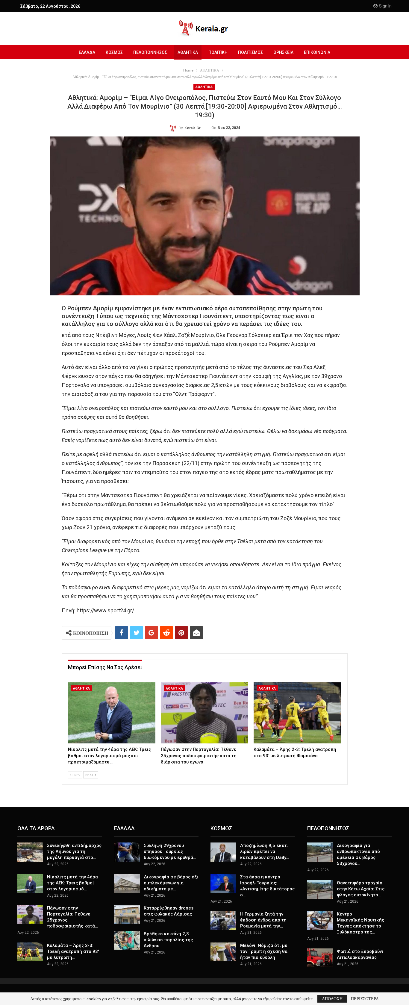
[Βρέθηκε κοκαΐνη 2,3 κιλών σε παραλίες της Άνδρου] (127, 940)
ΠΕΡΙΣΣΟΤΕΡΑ (365, 999)
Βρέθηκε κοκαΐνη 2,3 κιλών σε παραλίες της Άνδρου (168, 939)
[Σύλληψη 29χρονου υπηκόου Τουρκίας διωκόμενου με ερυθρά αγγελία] (127, 852)
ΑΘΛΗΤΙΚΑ (188, 52)
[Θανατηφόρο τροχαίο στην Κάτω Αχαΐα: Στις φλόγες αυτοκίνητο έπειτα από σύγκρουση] (320, 889)
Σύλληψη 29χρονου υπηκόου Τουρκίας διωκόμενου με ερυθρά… (170, 851)
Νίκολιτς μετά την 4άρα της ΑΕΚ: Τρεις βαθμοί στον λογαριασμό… (72, 883)
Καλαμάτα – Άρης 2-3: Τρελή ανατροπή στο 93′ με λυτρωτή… (73, 951)
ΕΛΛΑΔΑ (87, 52)
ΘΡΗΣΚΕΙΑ (283, 52)
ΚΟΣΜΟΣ (114, 52)
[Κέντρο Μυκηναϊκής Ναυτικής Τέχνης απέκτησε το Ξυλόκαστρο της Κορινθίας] (320, 920)
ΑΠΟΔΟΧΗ (332, 998)
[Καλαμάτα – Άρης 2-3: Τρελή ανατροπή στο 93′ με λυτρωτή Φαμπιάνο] (297, 713)
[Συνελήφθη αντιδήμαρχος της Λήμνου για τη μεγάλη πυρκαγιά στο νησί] (30, 852)
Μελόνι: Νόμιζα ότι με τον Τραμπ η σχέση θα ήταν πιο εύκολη (263, 951)
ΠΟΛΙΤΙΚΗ (218, 52)
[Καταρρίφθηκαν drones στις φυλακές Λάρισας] (127, 914)
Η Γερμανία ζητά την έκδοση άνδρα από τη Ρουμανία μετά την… (263, 920)
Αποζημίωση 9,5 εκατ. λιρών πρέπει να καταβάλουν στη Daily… (264, 851)
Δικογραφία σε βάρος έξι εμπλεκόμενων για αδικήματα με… (171, 883)
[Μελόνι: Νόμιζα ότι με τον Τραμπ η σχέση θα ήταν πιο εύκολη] (223, 952)
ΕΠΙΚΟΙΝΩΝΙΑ (317, 52)
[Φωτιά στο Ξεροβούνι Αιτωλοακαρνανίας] (320, 958)
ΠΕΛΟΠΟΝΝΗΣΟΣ (150, 52)
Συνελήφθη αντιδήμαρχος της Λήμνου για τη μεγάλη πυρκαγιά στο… (74, 851)
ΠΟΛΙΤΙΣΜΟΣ (250, 52)
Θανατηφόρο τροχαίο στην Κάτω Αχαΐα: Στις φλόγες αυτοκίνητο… (360, 889)
